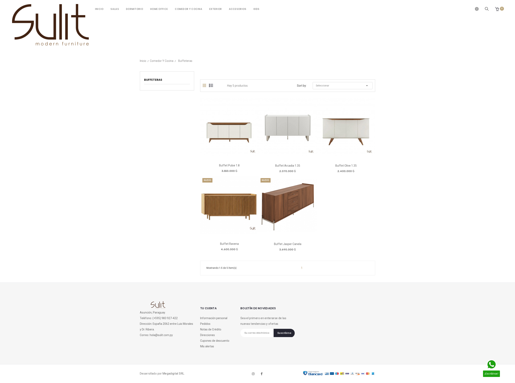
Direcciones (207, 335)
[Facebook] (262, 374)
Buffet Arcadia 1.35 (287, 165)
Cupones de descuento (214, 340)
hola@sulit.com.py (161, 335)
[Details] (240, 154)
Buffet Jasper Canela (287, 244)
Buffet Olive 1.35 (346, 165)
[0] (497, 9)
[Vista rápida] (229, 154)
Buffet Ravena (229, 243)
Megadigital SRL (173, 373)
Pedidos (205, 323)
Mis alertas (207, 346)
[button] (497, 9)
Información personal (213, 318)
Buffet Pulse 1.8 (229, 165)
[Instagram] (253, 374)
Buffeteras (153, 80)
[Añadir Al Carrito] (217, 154)
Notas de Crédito (210, 329)
